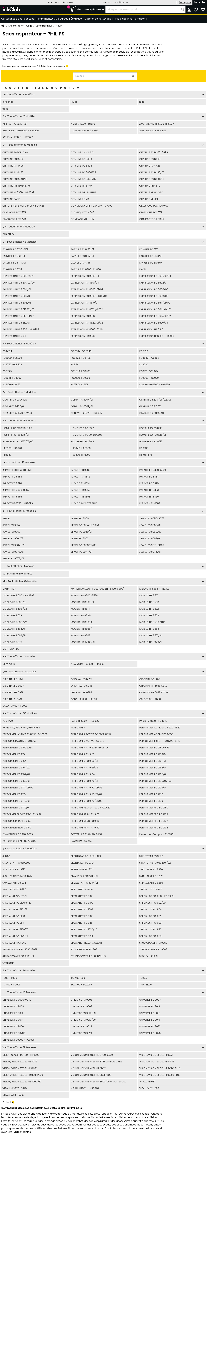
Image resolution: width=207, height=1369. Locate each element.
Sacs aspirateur (44, 25)
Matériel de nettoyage (20, 25)
